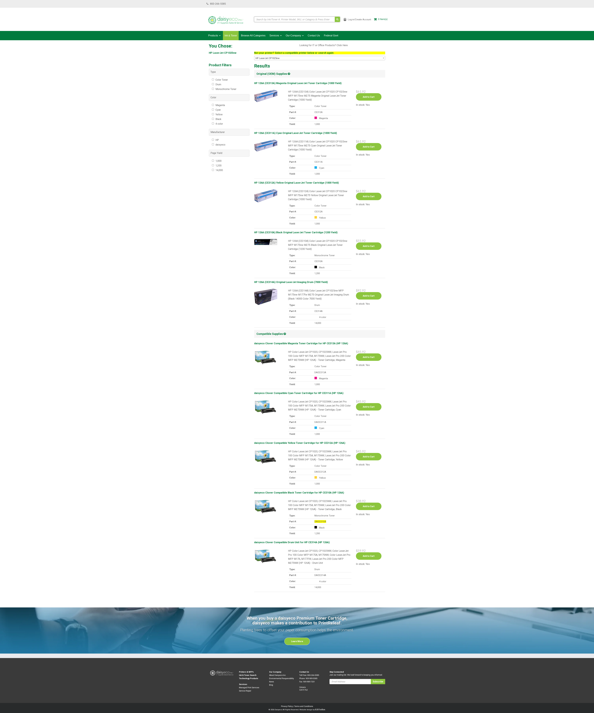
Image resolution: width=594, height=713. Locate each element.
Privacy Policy (287, 706)
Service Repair (245, 691)
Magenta (220, 105)
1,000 (218, 160)
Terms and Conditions (303, 706)
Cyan (218, 109)
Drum (218, 84)
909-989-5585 (311, 678)
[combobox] (319, 58)
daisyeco (220, 144)
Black (218, 119)
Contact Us (304, 672)
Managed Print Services (249, 688)
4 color (219, 123)
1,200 (218, 165)
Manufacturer (218, 132)
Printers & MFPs (246, 672)
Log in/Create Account (359, 19)
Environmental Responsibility (281, 678)
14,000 (219, 170)
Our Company (275, 672)
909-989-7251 (309, 682)
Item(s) (382, 19)
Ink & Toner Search (247, 675)
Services (243, 684)
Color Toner (221, 79)
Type (213, 71)
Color (213, 97)
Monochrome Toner (225, 89)
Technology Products (248, 678)
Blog (271, 685)
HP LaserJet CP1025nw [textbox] (268, 58)
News (271, 682)
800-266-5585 (218, 3)
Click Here (342, 45)
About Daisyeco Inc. (277, 675)
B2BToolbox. (320, 710)
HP (217, 140)
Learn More (297, 641)
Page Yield (216, 153)
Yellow (219, 114)
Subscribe (378, 681)
